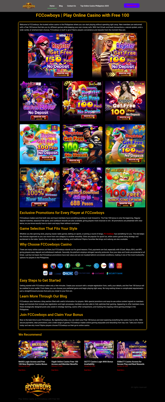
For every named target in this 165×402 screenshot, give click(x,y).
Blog (61, 6)
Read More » (22, 370)
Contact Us (71, 6)
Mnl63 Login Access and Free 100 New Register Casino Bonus (33, 362)
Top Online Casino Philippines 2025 (94, 6)
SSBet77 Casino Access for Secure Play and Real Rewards (130, 362)
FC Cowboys (109, 234)
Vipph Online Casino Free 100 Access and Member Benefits (64, 362)
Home (52, 6)
